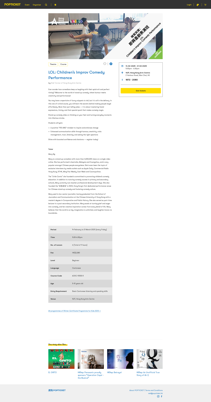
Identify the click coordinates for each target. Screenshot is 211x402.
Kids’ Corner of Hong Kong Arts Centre (66, 83)
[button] (111, 63)
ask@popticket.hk (155, 393)
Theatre (53, 64)
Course (63, 64)
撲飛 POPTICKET (57, 390)
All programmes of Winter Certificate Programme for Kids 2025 (74, 311)
